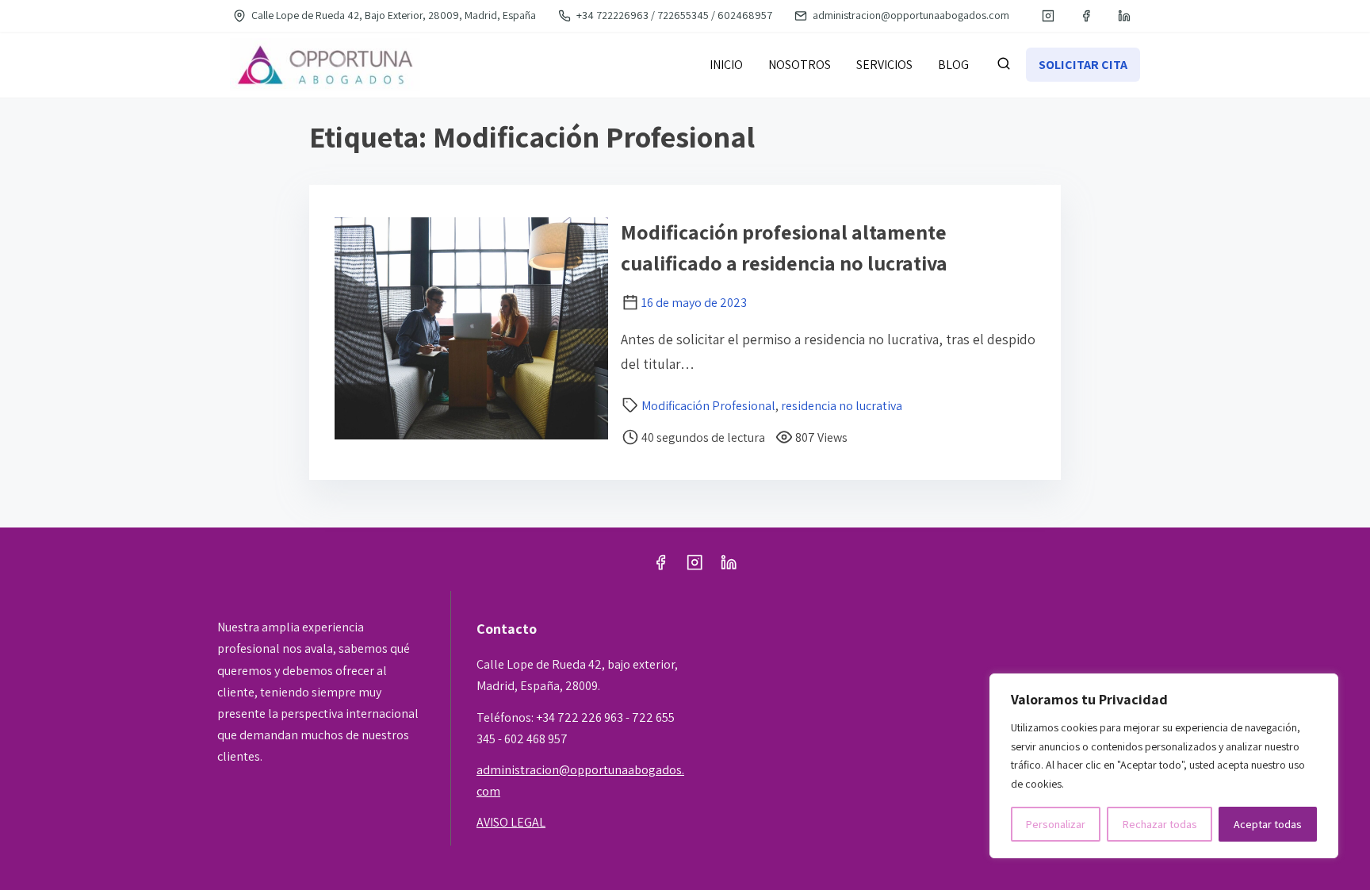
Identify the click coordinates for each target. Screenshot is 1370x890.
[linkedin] (1124, 16)
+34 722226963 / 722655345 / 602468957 (673, 15)
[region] (1163, 765)
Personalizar (1055, 824)
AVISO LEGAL (510, 822)
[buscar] (1004, 66)
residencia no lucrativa (841, 405)
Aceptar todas (1268, 824)
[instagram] (1048, 16)
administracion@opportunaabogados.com (909, 15)
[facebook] (1086, 16)
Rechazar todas (1160, 824)
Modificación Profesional (708, 405)
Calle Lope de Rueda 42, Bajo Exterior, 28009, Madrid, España (392, 15)
